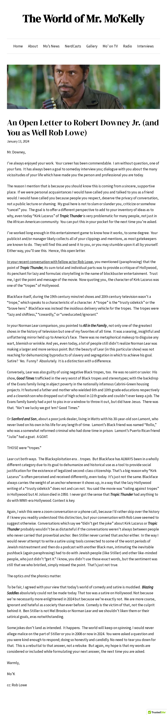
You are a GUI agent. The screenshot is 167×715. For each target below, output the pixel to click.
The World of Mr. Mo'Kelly (84, 18)
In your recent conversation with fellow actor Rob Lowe (50, 261)
